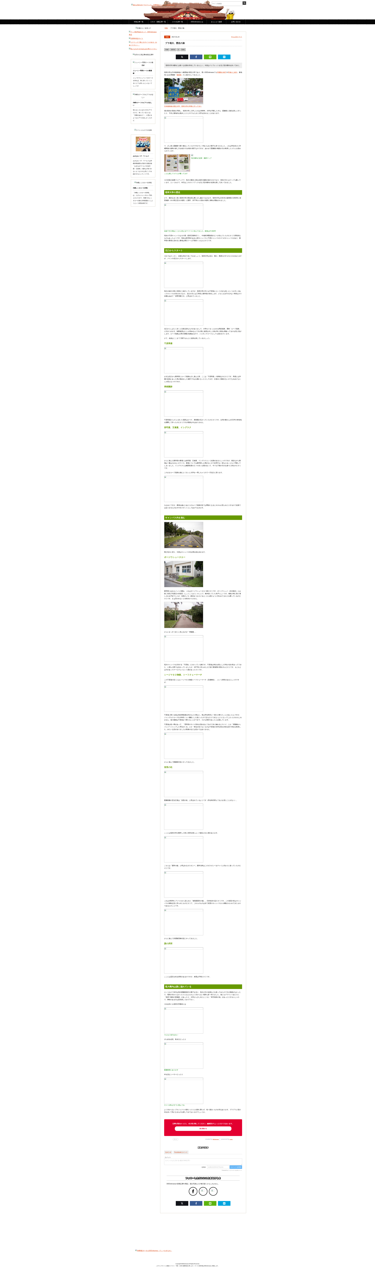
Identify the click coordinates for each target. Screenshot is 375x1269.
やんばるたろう (236, 37)
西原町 (183, 49)
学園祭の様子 (221, 72)
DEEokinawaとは (197, 22)
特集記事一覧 (138, 22)
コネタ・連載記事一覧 (158, 22)
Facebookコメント (181, 1152)
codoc (231, 1139)
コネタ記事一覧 (150, 1254)
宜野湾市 (173, 49)
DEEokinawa (216, 1139)
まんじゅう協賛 (216, 22)
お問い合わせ (236, 22)
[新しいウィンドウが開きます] (193, 1191)
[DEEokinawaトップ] (161, 28)
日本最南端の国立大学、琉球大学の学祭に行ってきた (183, 106)
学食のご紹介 (232, 72)
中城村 (166, 49)
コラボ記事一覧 (177, 22)
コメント (168, 1152)
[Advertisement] (187, 1229)
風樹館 (179, 75)
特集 (167, 37)
